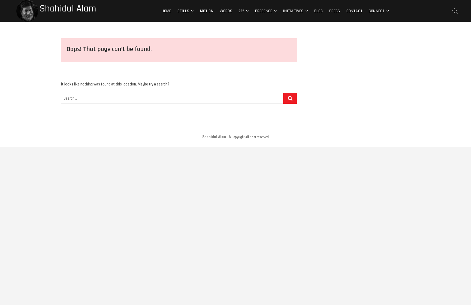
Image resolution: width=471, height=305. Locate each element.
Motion (206, 11)
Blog (318, 11)
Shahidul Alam (68, 9)
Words (226, 11)
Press (334, 11)
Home (166, 11)
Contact (354, 11)
